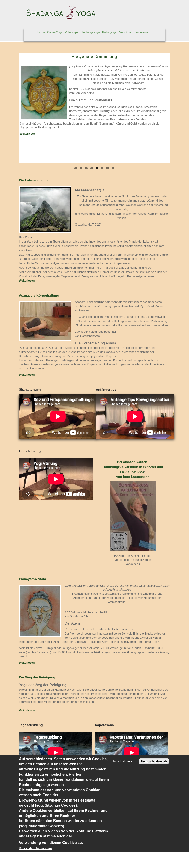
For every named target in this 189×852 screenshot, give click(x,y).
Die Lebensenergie (33, 180)
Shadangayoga (90, 32)
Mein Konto (126, 32)
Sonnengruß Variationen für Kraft (130, 467)
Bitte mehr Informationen (35, 848)
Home (41, 32)
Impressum (142, 32)
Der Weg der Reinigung (37, 677)
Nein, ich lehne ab (154, 761)
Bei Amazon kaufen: (132, 462)
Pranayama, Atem (32, 579)
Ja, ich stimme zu (124, 761)
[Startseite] (59, 18)
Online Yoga (55, 32)
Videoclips (71, 32)
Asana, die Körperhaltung (39, 295)
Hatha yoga (109, 32)
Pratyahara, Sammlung (94, 56)
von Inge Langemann (133, 476)
